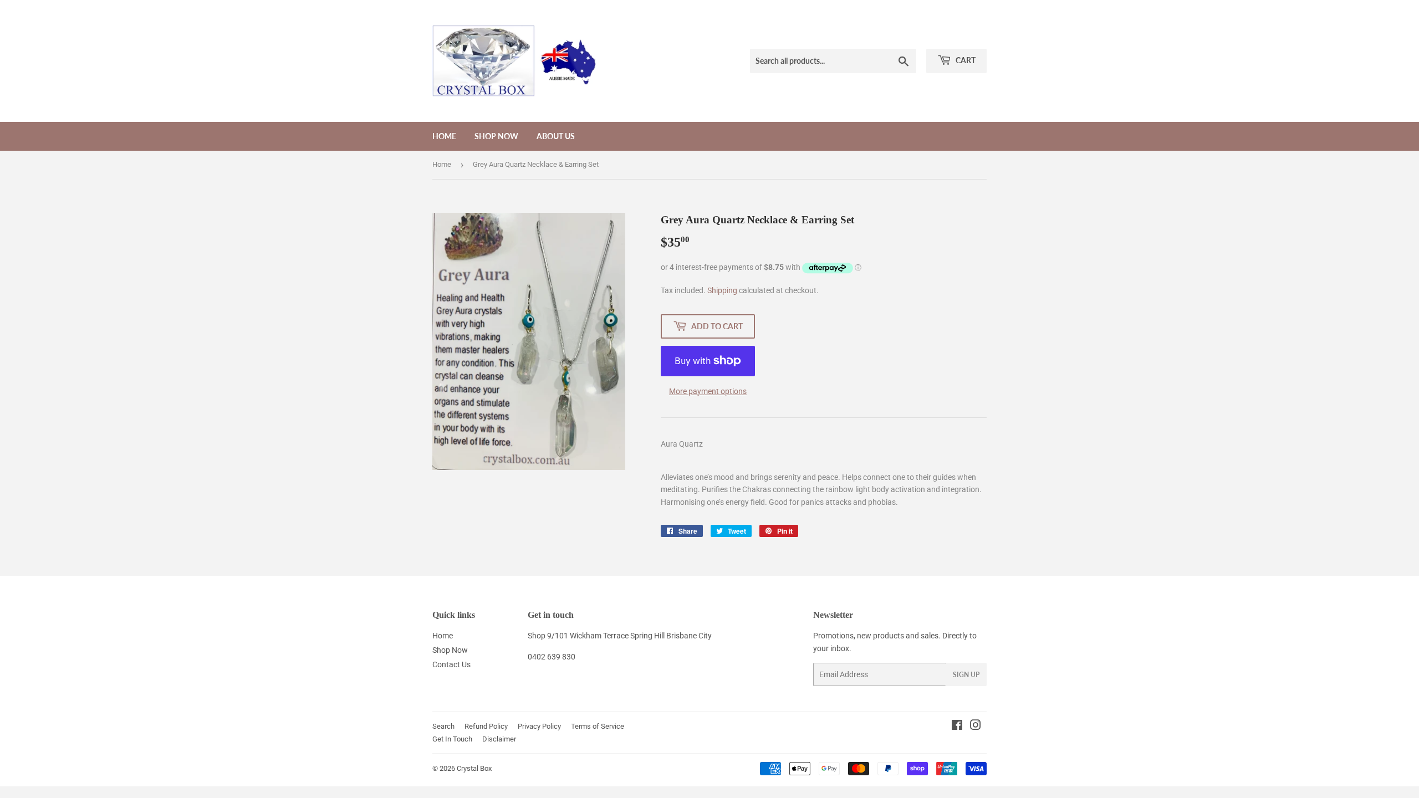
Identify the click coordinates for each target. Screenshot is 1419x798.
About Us (556, 136)
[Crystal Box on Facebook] (957, 726)
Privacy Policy (539, 726)
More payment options (708, 391)
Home (444, 136)
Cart (965, 60)
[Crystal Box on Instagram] (975, 726)
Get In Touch (452, 739)
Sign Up (966, 675)
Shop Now (496, 136)
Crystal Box (474, 768)
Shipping (722, 290)
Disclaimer (499, 739)
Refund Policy (486, 726)
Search (443, 726)
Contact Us (451, 664)
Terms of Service (597, 726)
